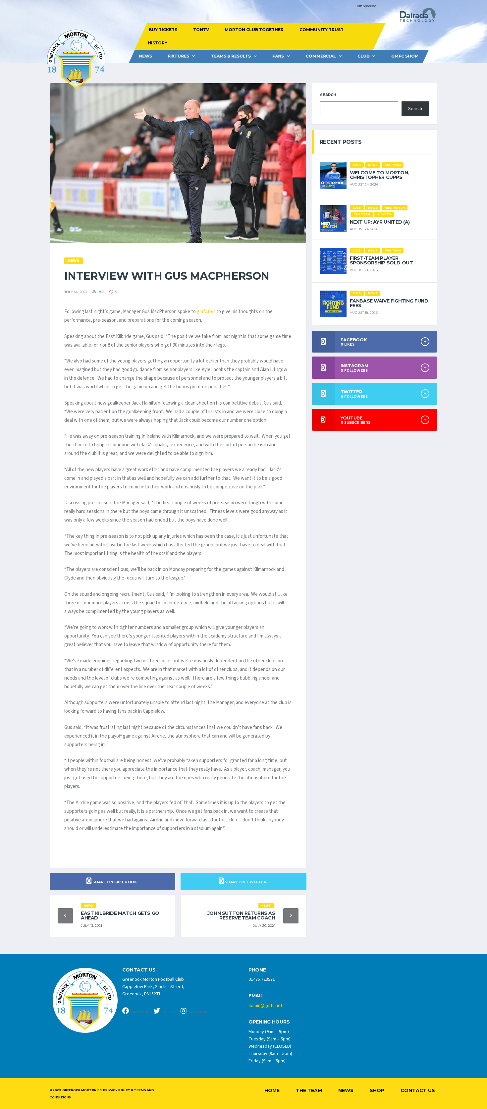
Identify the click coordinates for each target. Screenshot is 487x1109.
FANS (278, 56)
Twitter (169, 1012)
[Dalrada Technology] (414, 16)
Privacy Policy (116, 1090)
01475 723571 (261, 979)
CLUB (363, 56)
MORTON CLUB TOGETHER (254, 29)
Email (255, 996)
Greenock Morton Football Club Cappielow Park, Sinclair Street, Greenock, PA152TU (153, 986)
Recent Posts (341, 142)
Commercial (321, 56)
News (145, 56)
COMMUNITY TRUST (321, 29)
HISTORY (157, 42)
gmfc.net (206, 311)
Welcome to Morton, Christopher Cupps (379, 175)
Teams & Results (231, 56)
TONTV (201, 29)
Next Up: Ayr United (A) (380, 222)
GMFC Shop (404, 56)
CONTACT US (139, 970)
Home (272, 1090)
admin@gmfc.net (265, 1005)
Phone (257, 970)
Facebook (139, 1012)
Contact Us (418, 1090)
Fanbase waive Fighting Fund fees (389, 303)
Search (328, 94)
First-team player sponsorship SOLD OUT (381, 260)
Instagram (197, 1012)
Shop (377, 1090)
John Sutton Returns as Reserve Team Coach (241, 915)
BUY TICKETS (163, 29)
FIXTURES (178, 56)
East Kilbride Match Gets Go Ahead (120, 915)
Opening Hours (269, 1022)
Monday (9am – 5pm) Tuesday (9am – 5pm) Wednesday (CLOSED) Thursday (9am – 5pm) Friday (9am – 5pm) (270, 1046)
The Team (309, 1090)
